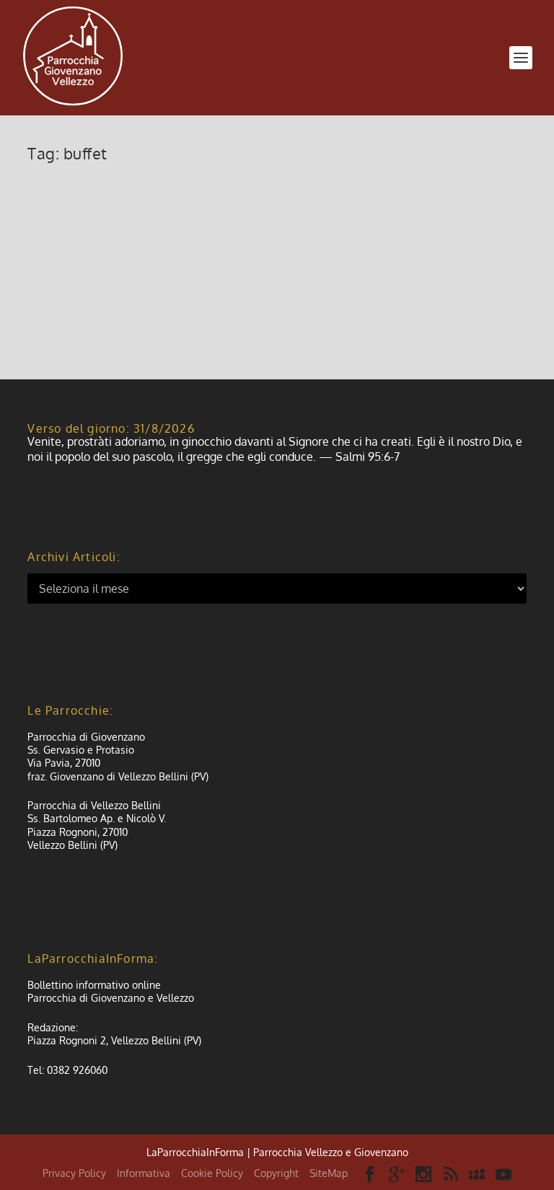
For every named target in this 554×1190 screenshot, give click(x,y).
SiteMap (328, 1173)
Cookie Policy (212, 1173)
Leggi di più (80, 316)
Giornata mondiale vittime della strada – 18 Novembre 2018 (276, 198)
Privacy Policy (74, 1173)
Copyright (276, 1173)
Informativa (143, 1173)
